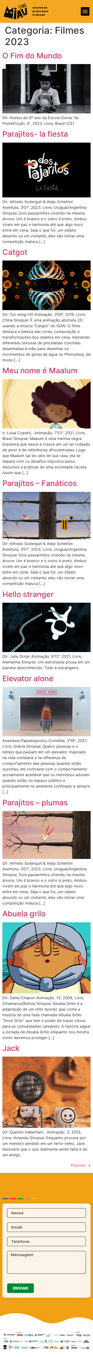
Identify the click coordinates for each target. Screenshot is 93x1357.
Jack (11, 1048)
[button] (85, 11)
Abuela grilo (24, 913)
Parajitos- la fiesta (35, 134)
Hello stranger (28, 594)
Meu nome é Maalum (40, 370)
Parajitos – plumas (35, 802)
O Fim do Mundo (32, 55)
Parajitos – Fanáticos (39, 483)
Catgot (14, 252)
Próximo (81, 1165)
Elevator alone (27, 678)
